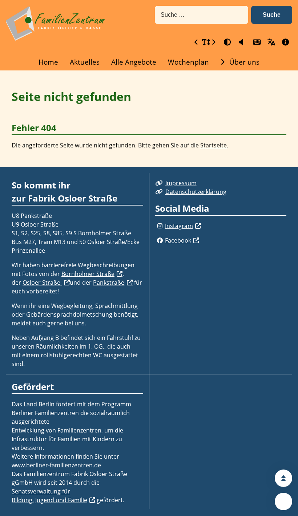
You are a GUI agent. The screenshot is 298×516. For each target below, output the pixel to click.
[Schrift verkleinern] (196, 42)
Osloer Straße (42, 283)
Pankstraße (108, 283)
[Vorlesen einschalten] (241, 42)
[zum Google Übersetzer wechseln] (270, 42)
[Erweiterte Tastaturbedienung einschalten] (255, 42)
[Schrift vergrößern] (213, 42)
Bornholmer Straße (87, 274)
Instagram (179, 226)
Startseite (213, 145)
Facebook (178, 240)
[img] (160, 226)
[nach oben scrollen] (283, 478)
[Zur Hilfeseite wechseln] (285, 42)
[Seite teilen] (283, 501)
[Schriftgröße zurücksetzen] (205, 42)
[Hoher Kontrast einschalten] (226, 42)
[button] (271, 15)
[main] (149, 118)
